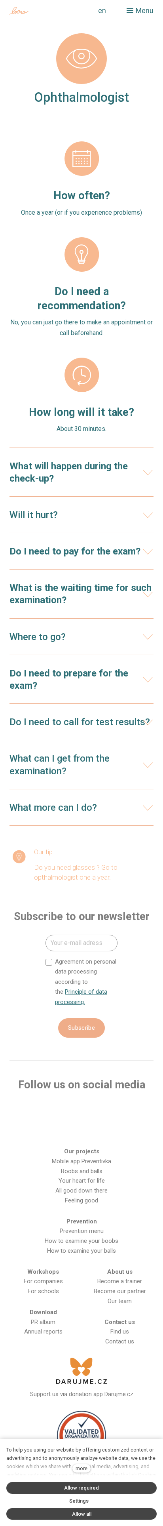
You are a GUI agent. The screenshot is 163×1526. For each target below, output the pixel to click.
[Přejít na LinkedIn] (132, 1109)
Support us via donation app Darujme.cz (81, 1394)
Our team (120, 1301)
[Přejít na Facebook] (30, 1109)
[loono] (41, 10)
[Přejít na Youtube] (81, 1109)
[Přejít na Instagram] (56, 1109)
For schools (43, 1291)
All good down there (81, 1190)
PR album (43, 1322)
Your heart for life (82, 1180)
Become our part (116, 1291)
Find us (119, 1331)
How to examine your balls (81, 1250)
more (81, 1468)
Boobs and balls (81, 1171)
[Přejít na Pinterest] (81, 1128)
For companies (43, 1281)
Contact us (119, 1341)
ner (142, 1291)
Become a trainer (119, 1281)
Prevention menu (82, 1231)
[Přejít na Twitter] (106, 1109)
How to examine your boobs (81, 1240)
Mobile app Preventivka (81, 1161)
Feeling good (81, 1200)
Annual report (41, 1331)
